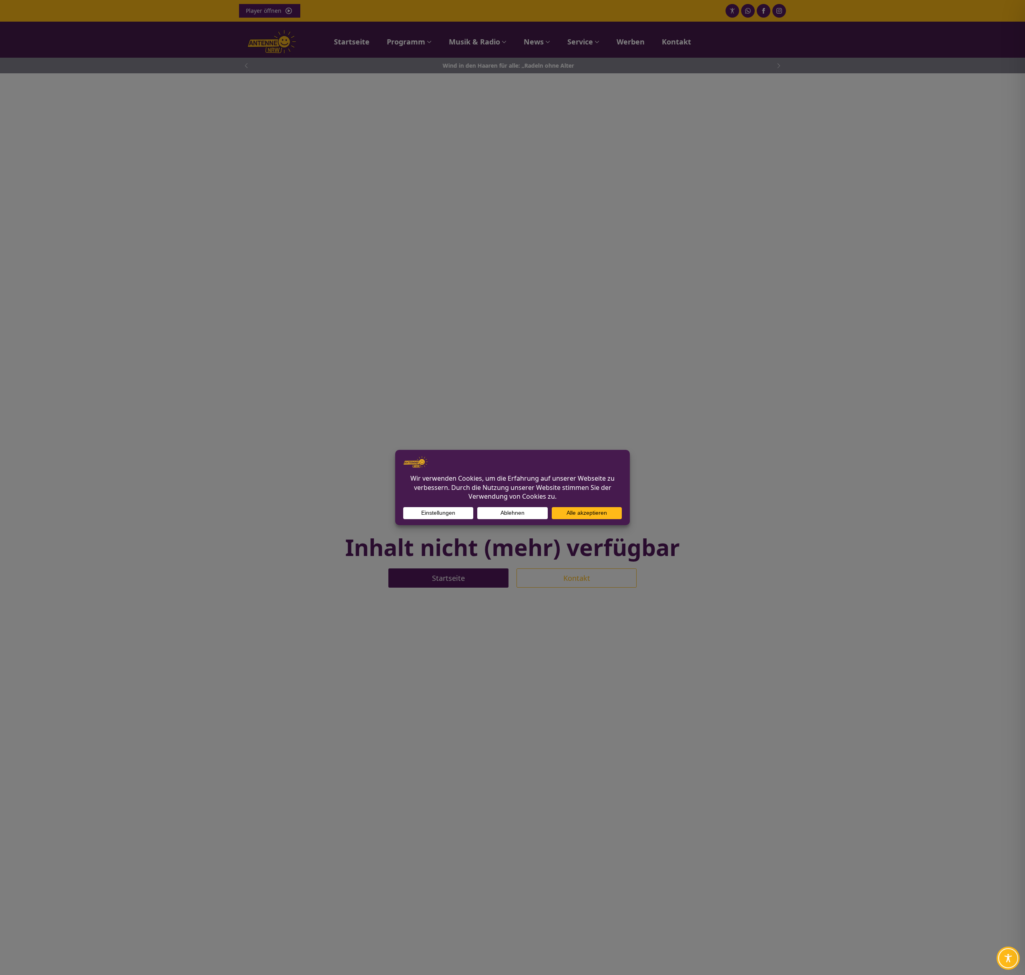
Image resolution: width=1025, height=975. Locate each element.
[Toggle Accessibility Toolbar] (1008, 958)
